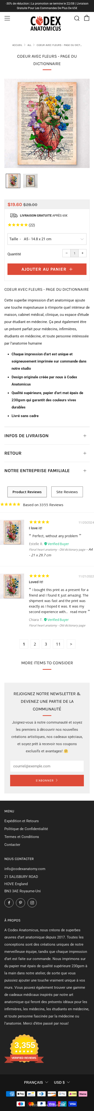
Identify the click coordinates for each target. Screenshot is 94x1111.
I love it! (35, 528)
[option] (47, 123)
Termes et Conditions (21, 837)
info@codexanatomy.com (24, 869)
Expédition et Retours (21, 821)
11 (58, 644)
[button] (13, 181)
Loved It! (36, 582)
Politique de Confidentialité (26, 829)
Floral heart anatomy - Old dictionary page (57, 549)
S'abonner (45, 780)
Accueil (17, 45)
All (29, 45)
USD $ (59, 1082)
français (33, 1082)
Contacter (12, 845)
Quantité (14, 254)
